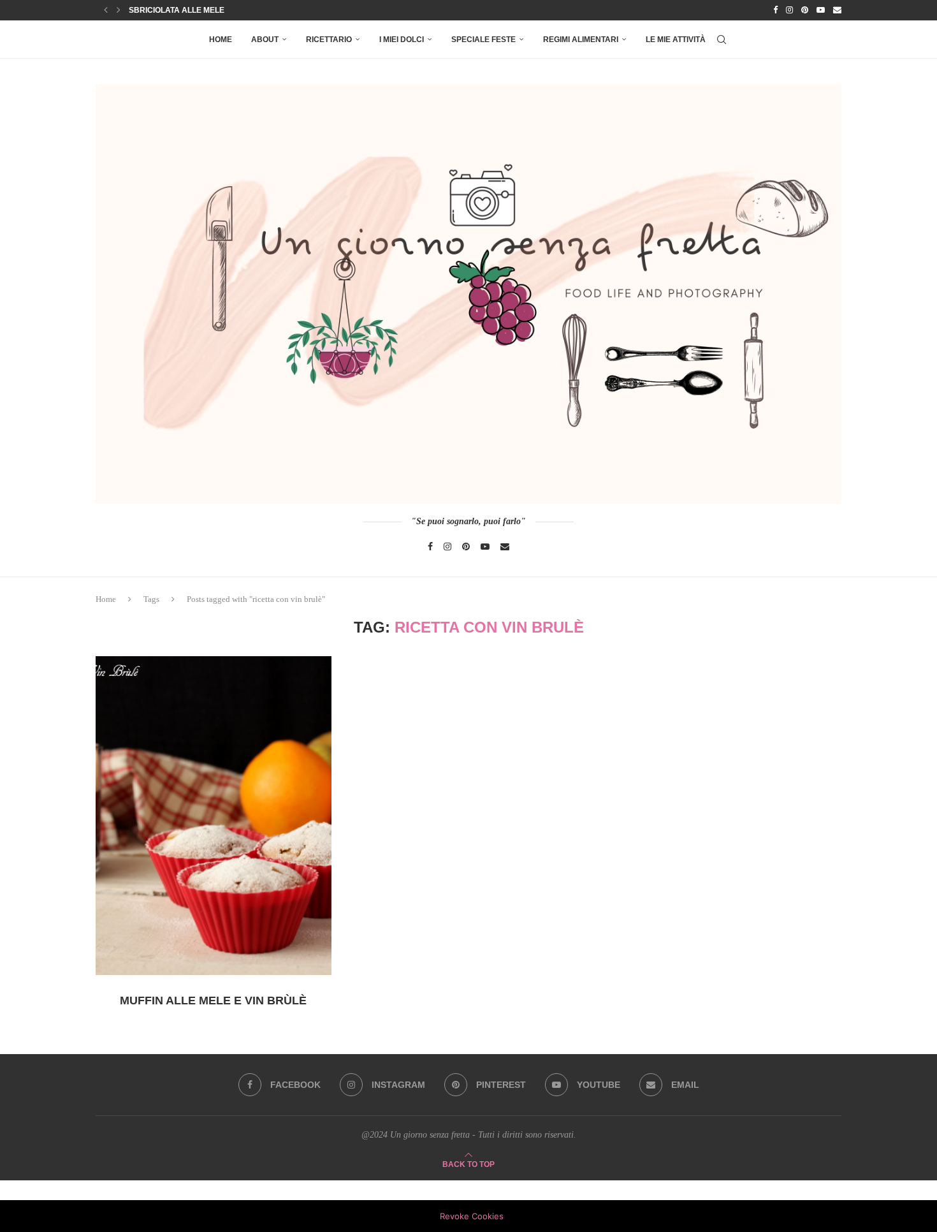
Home (220, 39)
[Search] (721, 39)
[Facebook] (775, 10)
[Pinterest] (804, 10)
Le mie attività (676, 39)
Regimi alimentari (580, 39)
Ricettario (329, 39)
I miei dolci (401, 39)
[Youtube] (821, 10)
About (265, 39)
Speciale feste (483, 39)
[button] (106, 10)
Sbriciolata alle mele (176, 10)
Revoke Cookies (472, 1216)
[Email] (837, 10)
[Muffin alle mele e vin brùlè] (213, 816)
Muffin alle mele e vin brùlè (213, 1000)
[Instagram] (789, 10)
